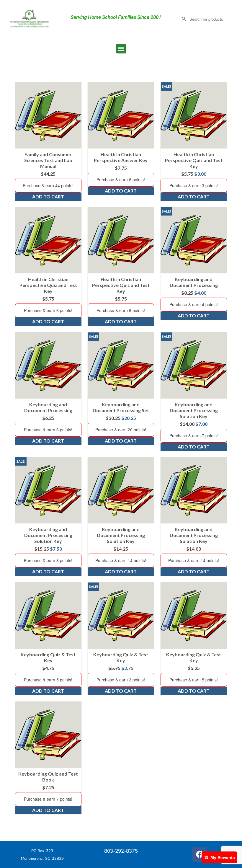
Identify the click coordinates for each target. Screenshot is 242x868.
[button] (121, 48)
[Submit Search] (183, 19)
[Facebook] (199, 854)
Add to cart (48, 196)
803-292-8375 (121, 851)
